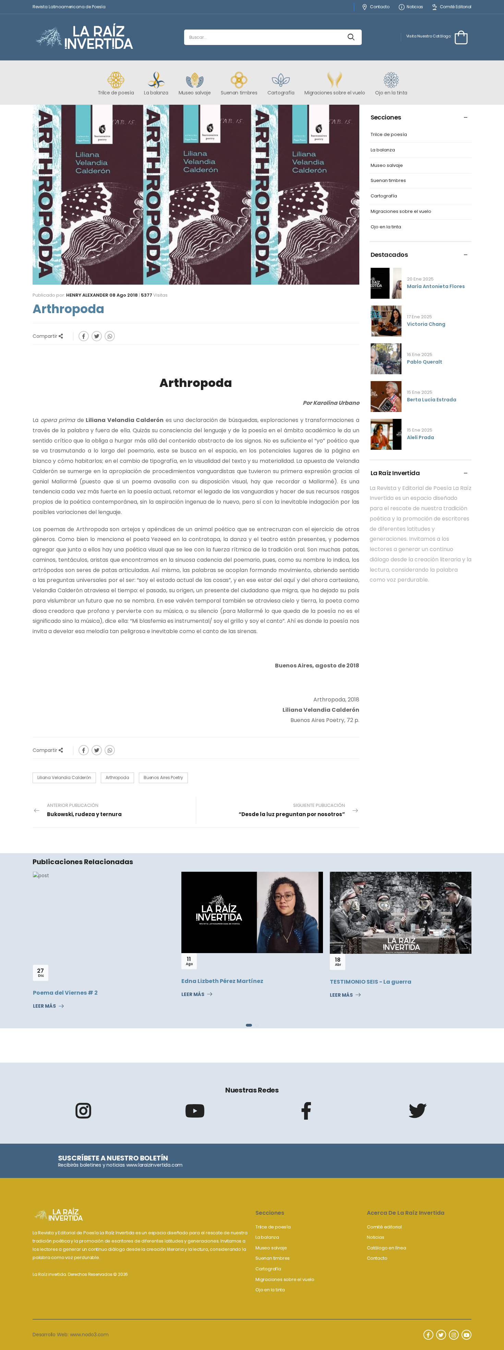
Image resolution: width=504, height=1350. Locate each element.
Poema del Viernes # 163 (388, 981)
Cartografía (384, 196)
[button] (247, 1025)
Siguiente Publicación (292, 810)
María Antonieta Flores (436, 286)
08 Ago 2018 (123, 295)
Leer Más (67, 995)
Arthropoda (117, 777)
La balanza (383, 150)
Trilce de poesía (389, 135)
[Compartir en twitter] (97, 336)
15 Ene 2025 (419, 392)
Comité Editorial (455, 7)
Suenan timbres (388, 181)
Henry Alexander (87, 295)
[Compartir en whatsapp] (110, 336)
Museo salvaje (387, 166)
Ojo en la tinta (386, 227)
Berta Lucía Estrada (431, 399)
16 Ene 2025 (419, 354)
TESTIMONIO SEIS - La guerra (245, 982)
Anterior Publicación (84, 810)
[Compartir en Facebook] (84, 336)
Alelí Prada (420, 437)
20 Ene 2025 (420, 279)
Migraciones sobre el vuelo (401, 212)
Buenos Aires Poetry (163, 777)
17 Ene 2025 (419, 316)
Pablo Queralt (424, 361)
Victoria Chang (426, 324)
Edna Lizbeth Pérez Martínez (96, 981)
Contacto (379, 7)
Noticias (415, 7)
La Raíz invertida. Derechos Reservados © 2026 (80, 1274)
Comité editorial (384, 1227)
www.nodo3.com (89, 1334)
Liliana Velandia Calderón (64, 777)
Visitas (154, 295)
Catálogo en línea (386, 1248)
